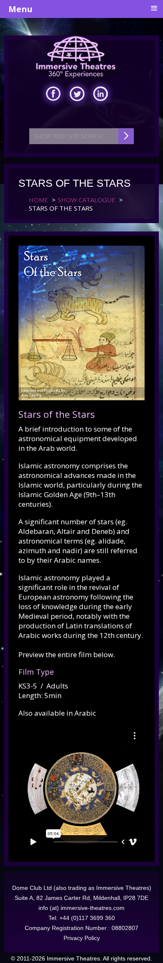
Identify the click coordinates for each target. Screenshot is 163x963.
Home (38, 200)
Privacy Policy (82, 938)
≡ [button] (154, 8)
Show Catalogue (86, 200)
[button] (139, 939)
